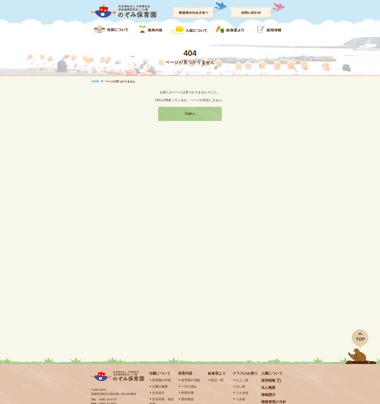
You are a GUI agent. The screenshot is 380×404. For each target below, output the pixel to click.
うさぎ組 (242, 392)
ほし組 (240, 386)
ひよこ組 (242, 380)
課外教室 (187, 399)
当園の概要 (160, 386)
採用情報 (268, 380)
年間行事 (187, 392)
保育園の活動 (190, 380)
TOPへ (190, 114)
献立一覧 (217, 380)
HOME (95, 81)
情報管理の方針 (273, 402)
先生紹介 (158, 392)
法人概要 (268, 388)
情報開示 (268, 395)
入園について (272, 373)
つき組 (240, 399)
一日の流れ (189, 386)
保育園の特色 (161, 380)
